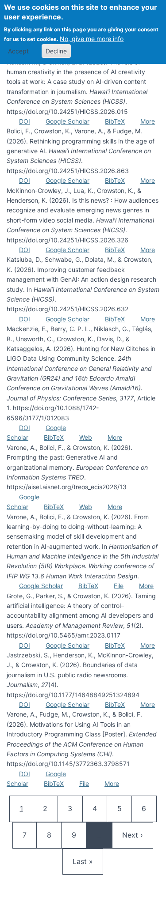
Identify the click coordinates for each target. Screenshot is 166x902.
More (147, 121)
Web (85, 437)
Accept (18, 51)
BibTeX (115, 121)
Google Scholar (67, 121)
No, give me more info (92, 38)
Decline (56, 51)
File (119, 585)
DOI (24, 121)
